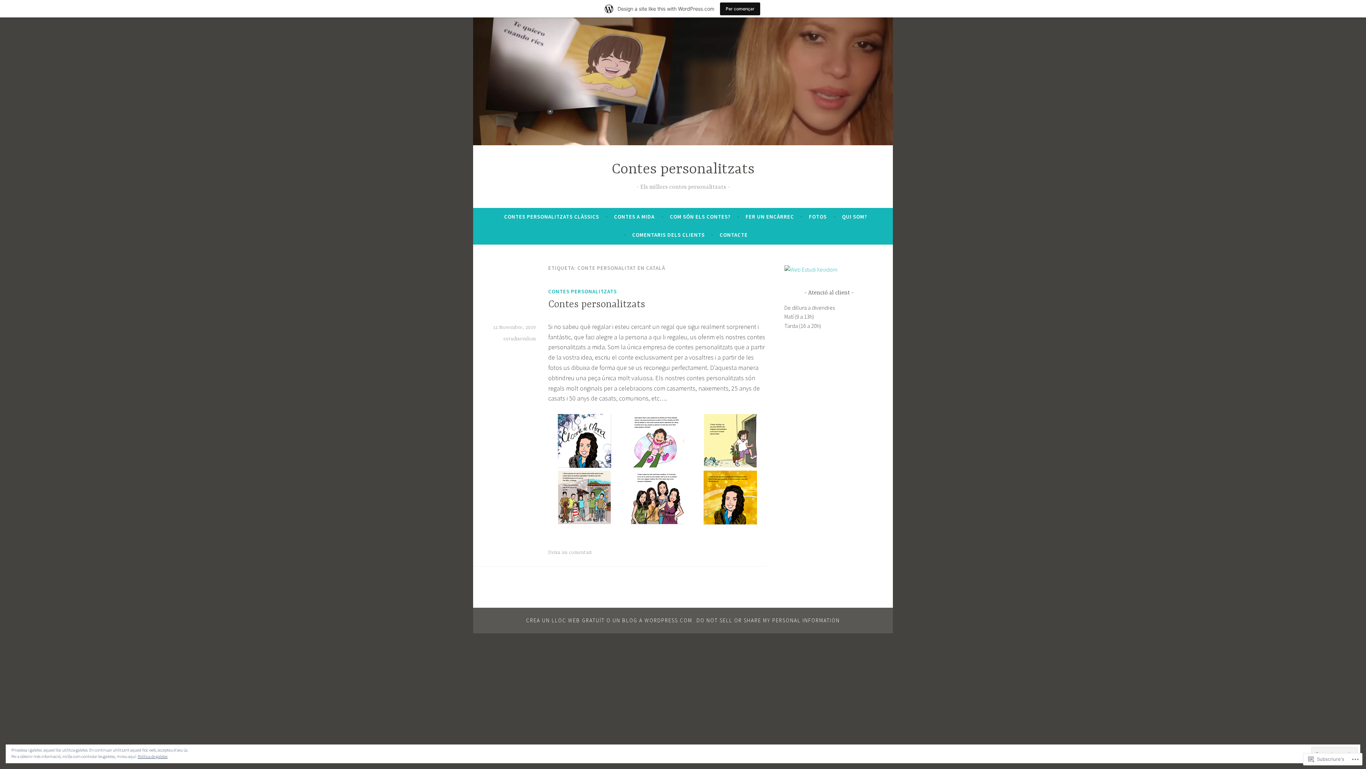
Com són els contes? (700, 216)
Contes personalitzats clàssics (551, 216)
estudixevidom (519, 339)
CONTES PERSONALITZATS (582, 291)
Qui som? (854, 216)
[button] (584, 442)
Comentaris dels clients (668, 234)
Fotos (818, 216)
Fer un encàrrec (770, 216)
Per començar (740, 8)
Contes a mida (634, 216)
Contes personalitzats (683, 169)
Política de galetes (153, 756)
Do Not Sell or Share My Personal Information (768, 620)
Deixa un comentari (570, 552)
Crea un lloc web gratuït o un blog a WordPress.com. (610, 620)
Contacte (734, 234)
